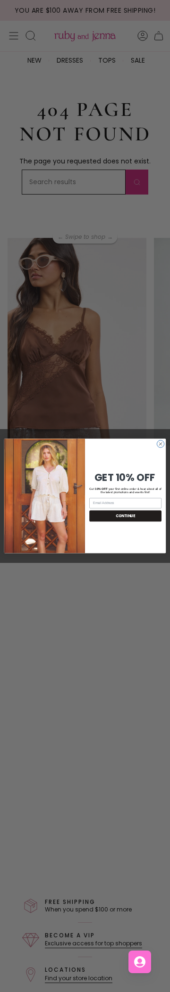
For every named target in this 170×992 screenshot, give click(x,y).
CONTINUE (126, 516)
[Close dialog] (160, 443)
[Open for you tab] (139, 962)
